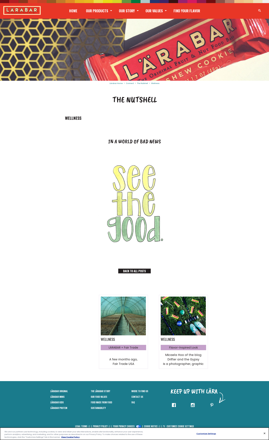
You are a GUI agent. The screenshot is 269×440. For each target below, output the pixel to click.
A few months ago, (123, 359)
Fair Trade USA (123, 364)
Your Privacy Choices (124, 426)
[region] (134, 434)
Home (73, 10)
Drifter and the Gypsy (183, 359)
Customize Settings (206, 433)
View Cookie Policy (70, 437)
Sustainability (98, 408)
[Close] (264, 433)
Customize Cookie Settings (180, 426)
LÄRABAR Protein (58, 408)
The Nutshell (142, 83)
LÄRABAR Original (59, 391)
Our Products (97, 10)
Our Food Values (99, 396)
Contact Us (137, 396)
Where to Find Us (139, 391)
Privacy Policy (100, 426)
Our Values (154, 10)
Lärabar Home (116, 83)
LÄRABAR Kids (57, 402)
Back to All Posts (134, 271)
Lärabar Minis (57, 396)
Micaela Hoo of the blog (183, 355)
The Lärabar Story (100, 391)
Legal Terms (81, 426)
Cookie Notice (151, 426)
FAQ (133, 402)
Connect (130, 83)
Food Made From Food (101, 402)
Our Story (127, 10)
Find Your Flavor (187, 10)
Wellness (155, 83)
